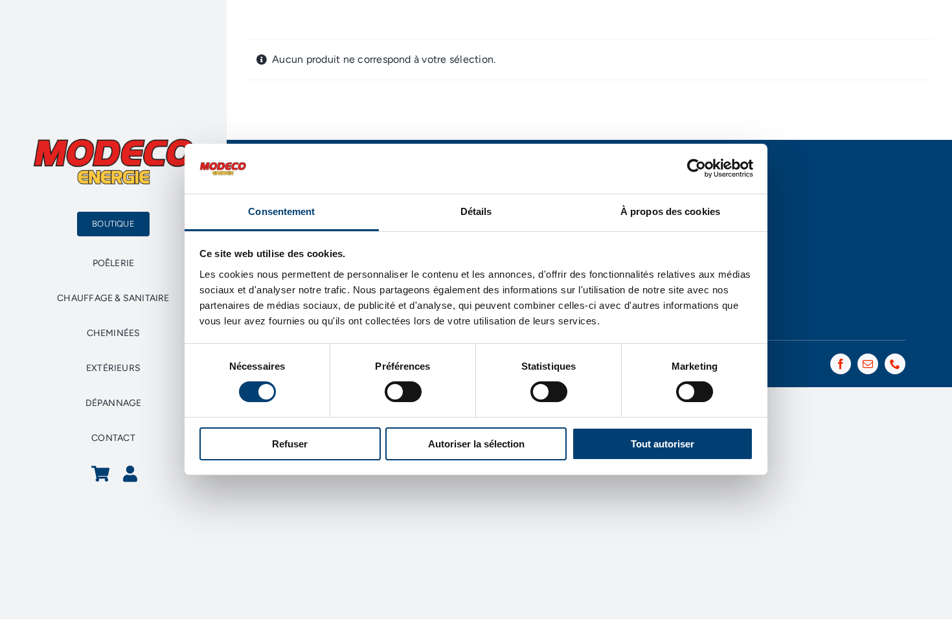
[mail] (867, 364)
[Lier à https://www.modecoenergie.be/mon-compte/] (130, 474)
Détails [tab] (476, 211)
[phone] (895, 364)
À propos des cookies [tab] (670, 211)
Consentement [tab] (281, 211)
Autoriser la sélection (476, 443)
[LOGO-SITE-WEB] (113, 142)
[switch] (403, 391)
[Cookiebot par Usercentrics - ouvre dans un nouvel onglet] (696, 168)
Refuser (290, 443)
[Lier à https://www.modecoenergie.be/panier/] (100, 474)
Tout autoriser (662, 443)
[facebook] (840, 364)
